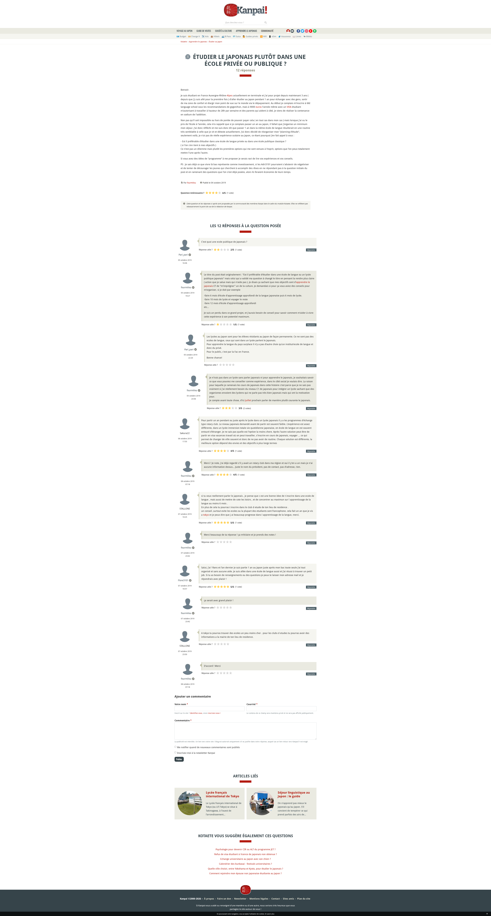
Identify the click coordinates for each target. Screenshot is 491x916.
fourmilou (191, 182)
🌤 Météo (307, 36)
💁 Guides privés (250, 36)
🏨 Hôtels (215, 36)
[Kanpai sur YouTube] (310, 31)
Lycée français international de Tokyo (222, 794)
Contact (275, 898)
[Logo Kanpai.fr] (245, 10)
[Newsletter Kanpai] (292, 31)
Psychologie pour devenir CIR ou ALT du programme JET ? (246, 849)
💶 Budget (181, 36)
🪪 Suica (237, 36)
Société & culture (223, 30)
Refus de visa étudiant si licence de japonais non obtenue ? (245, 854)
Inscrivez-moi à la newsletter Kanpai (196, 752)
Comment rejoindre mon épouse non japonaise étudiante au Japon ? (245, 873)
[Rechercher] (265, 22)
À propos (209, 898)
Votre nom (181, 704)
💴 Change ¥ (194, 36)
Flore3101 (183, 580)
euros (259, 106)
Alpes (230, 95)
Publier (179, 759)
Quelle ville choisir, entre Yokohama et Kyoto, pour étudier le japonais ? (245, 868)
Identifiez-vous (196, 713)
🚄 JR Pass (226, 36)
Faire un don (224, 898)
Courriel (252, 704)
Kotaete (184, 41)
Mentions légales (258, 898)
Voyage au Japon (184, 30)
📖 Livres (297, 36)
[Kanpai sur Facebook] (298, 31)
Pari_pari (183, 254)
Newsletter (240, 898)
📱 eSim (272, 36)
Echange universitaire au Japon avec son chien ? (245, 858)
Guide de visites (204, 30)
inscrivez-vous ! (214, 713)
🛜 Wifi (263, 36)
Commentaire (183, 720)
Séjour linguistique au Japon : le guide (294, 794)
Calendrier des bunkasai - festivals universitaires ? (245, 863)
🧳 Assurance (284, 36)
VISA (289, 106)
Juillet (248, 400)
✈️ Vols (205, 36)
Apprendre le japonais (246, 30)
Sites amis (288, 898)
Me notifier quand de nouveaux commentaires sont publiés (208, 747)
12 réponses (245, 70)
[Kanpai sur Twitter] (302, 31)
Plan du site (303, 898)
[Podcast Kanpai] (314, 31)
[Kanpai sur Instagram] (306, 31)
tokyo (206, 514)
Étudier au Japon (215, 41)
